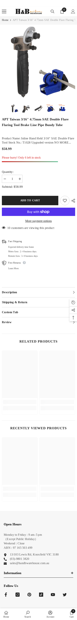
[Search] (52, 11)
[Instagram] (17, 594)
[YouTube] (52, 594)
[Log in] (73, 11)
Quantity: (7, 171)
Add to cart (30, 200)
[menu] (4, 11)
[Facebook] (5, 594)
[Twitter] (64, 594)
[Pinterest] (29, 594)
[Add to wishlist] (65, 200)
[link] (19, 402)
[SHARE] (72, 200)
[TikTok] (41, 594)
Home (5, 20)
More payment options (38, 221)
